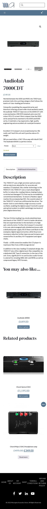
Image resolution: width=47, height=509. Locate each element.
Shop (24, 482)
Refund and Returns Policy (42, 482)
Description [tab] (10, 169)
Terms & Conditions (32, 482)
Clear (39, 146)
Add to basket (10, 155)
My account (17, 482)
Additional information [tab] (26, 169)
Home (3, 482)
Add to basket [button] (23, 396)
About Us (10, 482)
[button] (40, 27)
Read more (23, 457)
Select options (23, 327)
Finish (6, 146)
